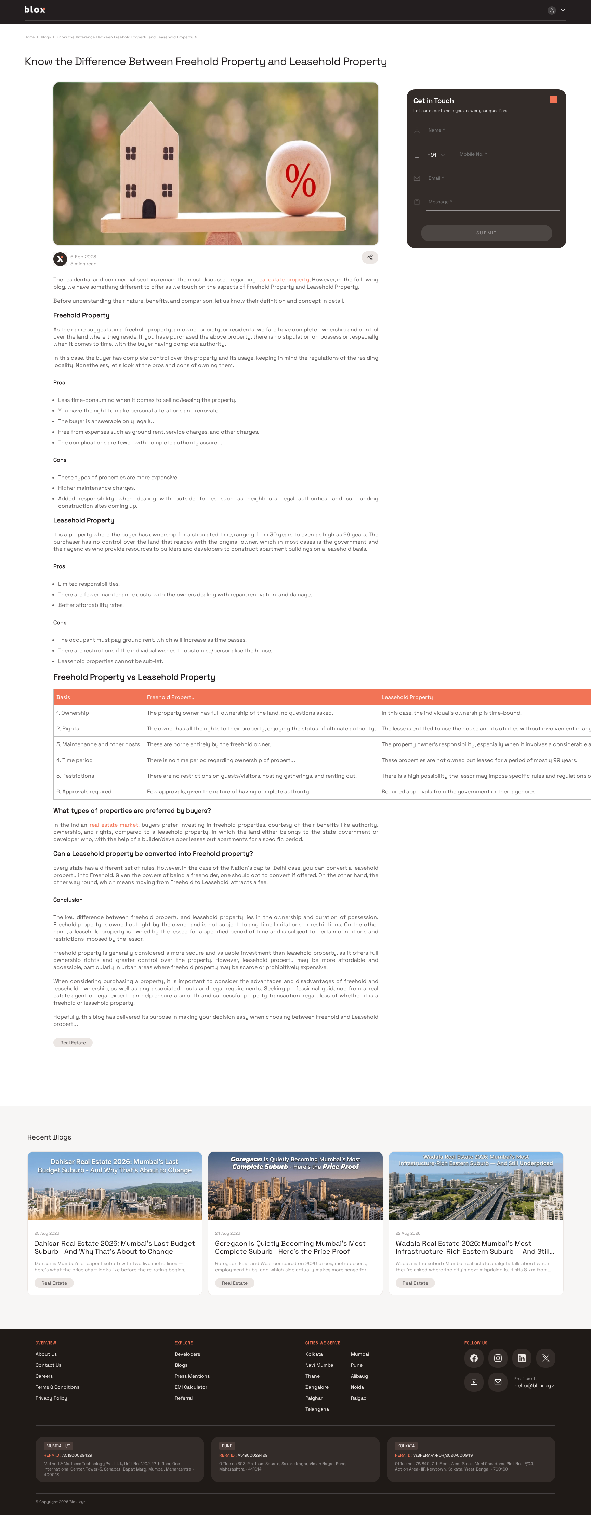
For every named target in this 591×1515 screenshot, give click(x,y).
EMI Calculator (191, 1387)
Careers (44, 1376)
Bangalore (317, 1387)
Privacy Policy (51, 1398)
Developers (187, 1354)
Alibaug (359, 1376)
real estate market (114, 824)
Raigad (359, 1398)
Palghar (314, 1398)
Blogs (181, 1365)
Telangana (317, 1409)
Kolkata (314, 1354)
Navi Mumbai (319, 1365)
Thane (312, 1376)
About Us (46, 1354)
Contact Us (48, 1365)
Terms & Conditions (57, 1387)
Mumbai (360, 1354)
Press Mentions (192, 1376)
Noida (357, 1387)
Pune (357, 1365)
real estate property (283, 279)
